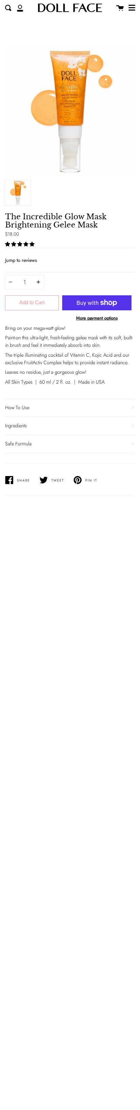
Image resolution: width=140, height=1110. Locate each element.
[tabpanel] (70, 111)
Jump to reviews (21, 260)
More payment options (97, 318)
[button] (20, 244)
